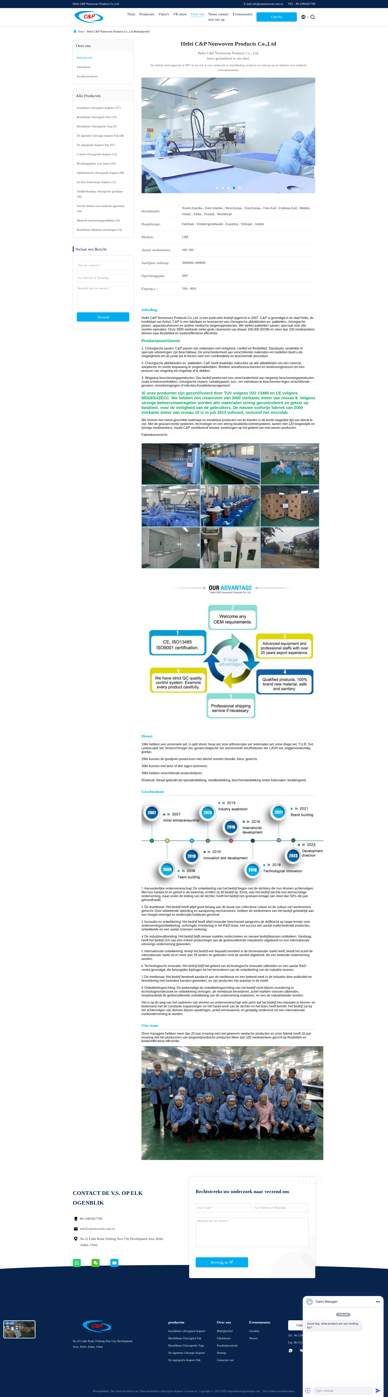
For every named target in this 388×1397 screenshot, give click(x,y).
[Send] (378, 1390)
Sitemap (221, 1352)
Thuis (131, 14)
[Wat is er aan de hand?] (82, 1266)
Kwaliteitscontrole (87, 76)
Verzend (103, 317)
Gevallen (254, 1331)
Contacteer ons (225, 1360)
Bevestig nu (220, 1262)
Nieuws (253, 1338)
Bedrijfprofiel (85, 57)
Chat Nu (276, 17)
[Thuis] (89, 17)
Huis (80, 31)
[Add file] (308, 1390)
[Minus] (377, 1301)
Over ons (197, 14)
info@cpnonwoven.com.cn (97, 1228)
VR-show (180, 14)
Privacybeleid (100, 1391)
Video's (163, 14)
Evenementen (242, 14)
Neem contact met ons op (218, 16)
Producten (146, 14)
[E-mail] (119, 1266)
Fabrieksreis (84, 67)
